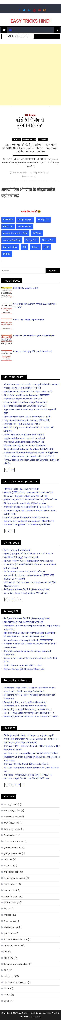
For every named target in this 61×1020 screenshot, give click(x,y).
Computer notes (12, 816)
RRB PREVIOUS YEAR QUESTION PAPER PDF (23, 622)
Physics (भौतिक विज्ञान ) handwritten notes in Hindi (28, 492)
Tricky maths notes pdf (15, 982)
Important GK (10, 890)
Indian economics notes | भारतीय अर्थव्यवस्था (25, 571)
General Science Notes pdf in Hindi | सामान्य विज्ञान (28, 506)
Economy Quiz (24, 226)
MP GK (7, 908)
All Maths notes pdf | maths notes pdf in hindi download (31, 384)
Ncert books (10, 921)
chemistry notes (12, 810)
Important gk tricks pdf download (20, 742)
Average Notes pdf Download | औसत (22, 423)
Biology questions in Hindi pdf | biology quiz (25, 503)
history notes (10, 884)
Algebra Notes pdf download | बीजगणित (23, 398)
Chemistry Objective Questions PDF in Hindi (25, 496)
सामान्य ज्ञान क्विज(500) (11, 240)
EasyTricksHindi (33, 1016)
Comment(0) (30, 176)
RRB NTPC (8, 957)
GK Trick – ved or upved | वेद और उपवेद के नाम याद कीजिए (31, 753)
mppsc (7, 914)
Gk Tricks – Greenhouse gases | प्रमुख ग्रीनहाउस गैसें (28, 774)
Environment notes (13, 841)
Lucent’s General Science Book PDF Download (26, 517)
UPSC (46, 247)
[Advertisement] (30, 74)
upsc (6, 1000)
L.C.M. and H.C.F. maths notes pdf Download (25, 402)
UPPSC (7, 994)
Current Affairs (11, 822)
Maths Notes (10, 902)
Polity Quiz (8, 226)
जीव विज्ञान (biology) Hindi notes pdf (21, 488)
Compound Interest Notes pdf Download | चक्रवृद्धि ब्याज (31, 452)
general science (12, 847)
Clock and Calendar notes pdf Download (24, 441)
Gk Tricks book (29, 140)
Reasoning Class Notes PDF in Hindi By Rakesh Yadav (29, 687)
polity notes (10, 933)
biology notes (10, 804)
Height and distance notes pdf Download (24, 438)
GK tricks (16, 140)
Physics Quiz (48, 240)
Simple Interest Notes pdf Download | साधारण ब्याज (28, 449)
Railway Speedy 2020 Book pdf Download (24, 669)
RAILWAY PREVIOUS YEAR (15, 939)
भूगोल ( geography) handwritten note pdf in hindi (28, 553)
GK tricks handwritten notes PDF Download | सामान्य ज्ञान (31, 738)
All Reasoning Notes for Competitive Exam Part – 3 (29, 712)
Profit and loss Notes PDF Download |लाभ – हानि (27, 416)
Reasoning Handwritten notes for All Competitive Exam (31, 716)
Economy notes (12, 829)
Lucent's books (11, 896)
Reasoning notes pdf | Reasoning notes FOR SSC (27, 709)
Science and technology (16, 964)
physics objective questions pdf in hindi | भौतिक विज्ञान (30, 499)
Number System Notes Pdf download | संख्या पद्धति (28, 391)
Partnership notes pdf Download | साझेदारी (24, 434)
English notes (10, 835)
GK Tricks (37, 233)
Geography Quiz (25, 219)
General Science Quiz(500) (15, 233)
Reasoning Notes (12, 945)
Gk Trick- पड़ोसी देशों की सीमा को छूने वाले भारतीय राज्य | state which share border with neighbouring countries (30, 148)
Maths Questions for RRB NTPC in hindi (23, 665)
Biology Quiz (31, 240)
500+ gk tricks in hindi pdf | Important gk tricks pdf (29, 735)
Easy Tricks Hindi (30, 21)
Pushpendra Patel (40, 172)
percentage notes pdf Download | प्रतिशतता (25, 405)
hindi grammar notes (14, 878)
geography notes (12, 853)
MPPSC (6, 254)
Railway (35, 247)
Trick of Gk (43, 140)
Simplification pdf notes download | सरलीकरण (26, 395)
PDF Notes (8, 219)
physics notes (11, 927)
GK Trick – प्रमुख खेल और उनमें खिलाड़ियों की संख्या (26, 778)
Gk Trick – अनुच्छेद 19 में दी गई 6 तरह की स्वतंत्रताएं (26, 764)
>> (12, 469)
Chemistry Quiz (10, 247)
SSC (24, 247)
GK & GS (8, 859)
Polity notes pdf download (17, 550)
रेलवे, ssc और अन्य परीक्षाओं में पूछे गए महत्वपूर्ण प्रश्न (26, 589)
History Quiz (43, 219)
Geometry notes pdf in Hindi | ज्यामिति (22, 387)
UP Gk (7, 988)
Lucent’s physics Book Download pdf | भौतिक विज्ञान (29, 521)
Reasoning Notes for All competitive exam (25, 705)
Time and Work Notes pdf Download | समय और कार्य (29, 456)
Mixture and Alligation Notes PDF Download (25, 445)
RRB (6, 951)
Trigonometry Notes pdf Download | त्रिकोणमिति (27, 420)
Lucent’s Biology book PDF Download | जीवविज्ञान (27, 524)
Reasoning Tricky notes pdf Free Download (25, 702)
